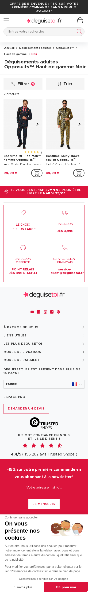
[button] (44, 384)
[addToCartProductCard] (36, 173)
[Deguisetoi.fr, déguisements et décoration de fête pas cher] (44, 20)
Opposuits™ (65, 47)
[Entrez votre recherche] (78, 32)
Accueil (9, 47)
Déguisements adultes (35, 47)
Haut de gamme (15, 54)
